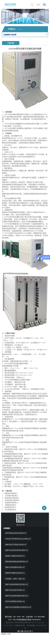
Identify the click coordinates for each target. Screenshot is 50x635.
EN (38, 5)
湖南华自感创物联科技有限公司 (16, 584)
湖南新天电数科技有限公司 (15, 556)
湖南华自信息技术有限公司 (15, 590)
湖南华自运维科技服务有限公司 (16, 596)
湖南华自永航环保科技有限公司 (16, 550)
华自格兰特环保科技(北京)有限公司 (18, 539)
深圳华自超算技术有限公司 (15, 601)
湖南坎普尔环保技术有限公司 (15, 544)
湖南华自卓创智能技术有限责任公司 (18, 607)
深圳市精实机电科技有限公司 (15, 533)
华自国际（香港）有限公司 (15, 579)
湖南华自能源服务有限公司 (15, 567)
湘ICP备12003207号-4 (25, 631)
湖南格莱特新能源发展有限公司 (16, 562)
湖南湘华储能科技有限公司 (15, 573)
